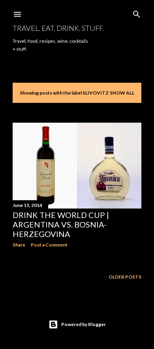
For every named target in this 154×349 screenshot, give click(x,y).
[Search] (136, 12)
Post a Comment (49, 245)
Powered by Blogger (83, 324)
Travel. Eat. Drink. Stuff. (58, 28)
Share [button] (19, 245)
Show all (122, 93)
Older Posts (125, 277)
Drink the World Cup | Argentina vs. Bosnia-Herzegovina (61, 224)
